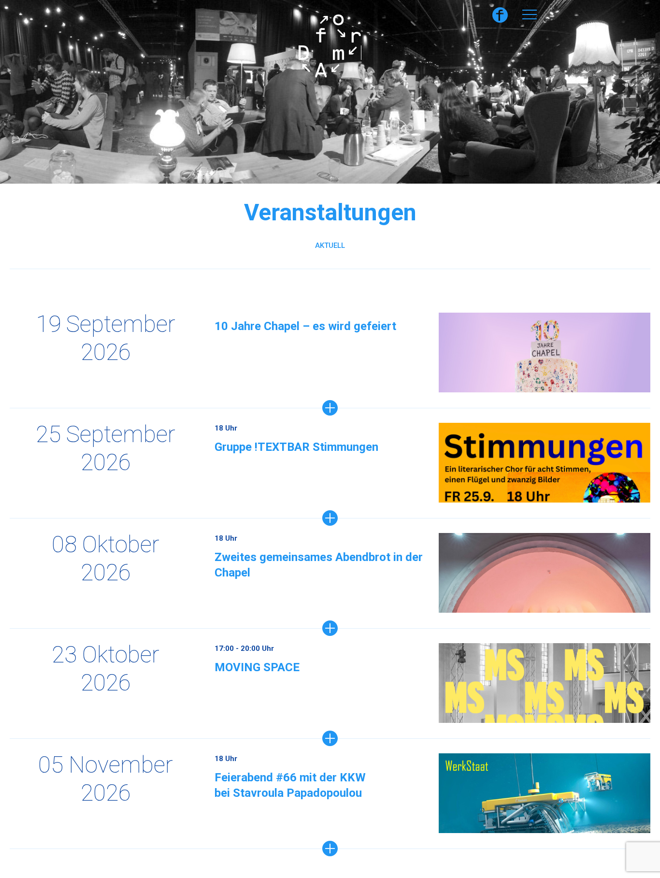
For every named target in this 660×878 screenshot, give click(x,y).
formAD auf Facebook (500, 15)
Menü (529, 14)
